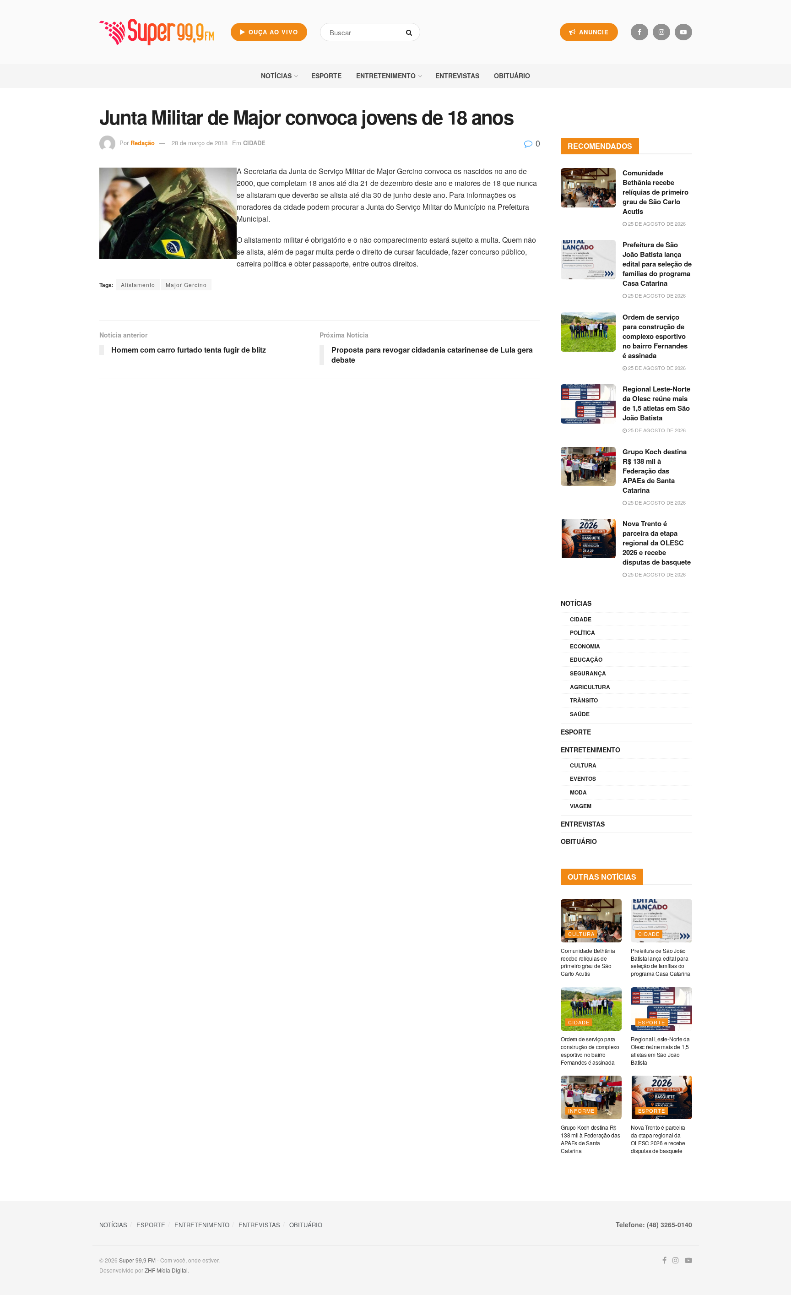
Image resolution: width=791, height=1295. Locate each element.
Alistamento (138, 284)
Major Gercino (186, 284)
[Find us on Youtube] (683, 32)
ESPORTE (326, 75)
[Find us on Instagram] (661, 32)
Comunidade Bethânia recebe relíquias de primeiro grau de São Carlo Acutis (655, 192)
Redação (142, 142)
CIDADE (254, 142)
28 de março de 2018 (200, 142)
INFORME (581, 1110)
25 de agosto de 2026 (656, 223)
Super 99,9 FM (137, 1260)
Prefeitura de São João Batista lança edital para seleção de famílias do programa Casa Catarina (657, 263)
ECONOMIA (585, 646)
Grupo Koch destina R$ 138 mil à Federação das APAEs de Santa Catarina (655, 470)
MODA (578, 792)
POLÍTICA (582, 632)
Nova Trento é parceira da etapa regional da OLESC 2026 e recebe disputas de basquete (657, 542)
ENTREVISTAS (457, 75)
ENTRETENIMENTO (386, 75)
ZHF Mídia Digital (166, 1270)
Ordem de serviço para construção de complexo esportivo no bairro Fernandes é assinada (655, 336)
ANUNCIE (593, 31)
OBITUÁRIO (512, 75)
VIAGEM (580, 806)
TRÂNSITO (584, 700)
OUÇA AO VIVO (272, 31)
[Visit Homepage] (156, 32)
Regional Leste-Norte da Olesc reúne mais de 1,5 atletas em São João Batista (656, 403)
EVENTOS (583, 778)
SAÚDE (580, 714)
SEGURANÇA (588, 673)
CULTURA (583, 765)
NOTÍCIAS (276, 75)
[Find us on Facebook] (639, 32)
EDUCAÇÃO (586, 659)
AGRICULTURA (590, 687)
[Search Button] (410, 32)
